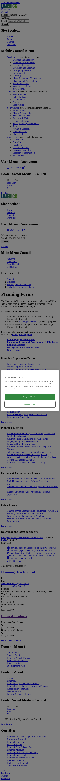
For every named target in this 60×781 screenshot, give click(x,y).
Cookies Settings (30, 404)
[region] (29, 390)
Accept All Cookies (30, 397)
